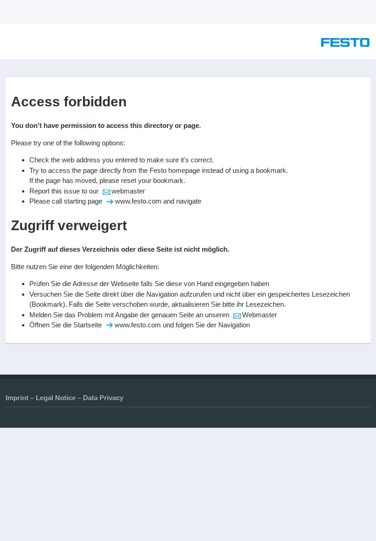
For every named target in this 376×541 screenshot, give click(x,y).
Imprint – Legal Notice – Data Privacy (64, 398)
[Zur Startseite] (345, 44)
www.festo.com (138, 201)
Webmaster (259, 315)
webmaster (128, 191)
